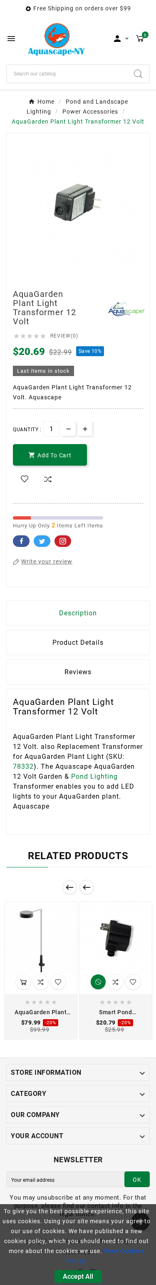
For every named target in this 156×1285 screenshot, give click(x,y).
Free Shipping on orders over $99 (82, 8)
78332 (23, 766)
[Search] (138, 73)
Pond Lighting (94, 776)
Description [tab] (78, 613)
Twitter (42, 541)
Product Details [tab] (78, 642)
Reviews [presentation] (78, 672)
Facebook (21, 541)
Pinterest (62, 541)
